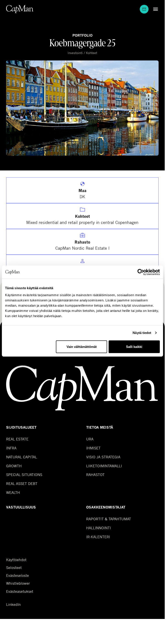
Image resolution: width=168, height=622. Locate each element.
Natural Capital (21, 457)
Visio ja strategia (103, 457)
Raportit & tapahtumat (108, 519)
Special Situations (24, 474)
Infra (11, 448)
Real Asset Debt (21, 483)
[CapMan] (19, 9)
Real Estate (17, 439)
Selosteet (14, 567)
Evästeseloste (17, 575)
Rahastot (95, 474)
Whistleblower (18, 583)
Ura (89, 439)
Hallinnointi (98, 528)
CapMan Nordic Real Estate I (82, 248)
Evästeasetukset (19, 591)
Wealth (13, 492)
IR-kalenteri (98, 536)
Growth (14, 466)
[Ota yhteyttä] (144, 9)
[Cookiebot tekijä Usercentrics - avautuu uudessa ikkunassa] (140, 272)
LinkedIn (13, 604)
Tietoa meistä (99, 427)
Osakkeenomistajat (105, 507)
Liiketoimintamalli (104, 466)
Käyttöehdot (16, 560)
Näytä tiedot (142, 333)
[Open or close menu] (154, 9)
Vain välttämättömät (81, 346)
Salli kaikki (134, 346)
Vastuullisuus (21, 507)
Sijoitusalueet (21, 427)
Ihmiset (93, 448)
